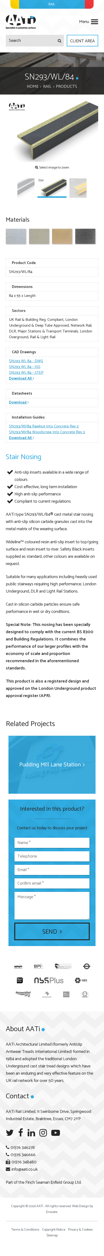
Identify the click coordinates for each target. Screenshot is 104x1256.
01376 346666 (23, 1155)
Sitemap (52, 1235)
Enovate (51, 1212)
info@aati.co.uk (25, 1169)
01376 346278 (23, 1147)
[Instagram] (43, 1133)
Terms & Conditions (25, 1230)
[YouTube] (55, 1133)
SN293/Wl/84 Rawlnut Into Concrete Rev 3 (44, 426)
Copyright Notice (53, 1230)
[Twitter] (10, 1133)
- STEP (26, 372)
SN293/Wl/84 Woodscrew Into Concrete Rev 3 (47, 432)
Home (32, 86)
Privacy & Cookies (80, 1230)
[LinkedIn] (31, 1133)
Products (66, 86)
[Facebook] (20, 1133)
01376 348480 (24, 1162)
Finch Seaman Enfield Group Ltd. (53, 1182)
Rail (47, 86)
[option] (52, 131)
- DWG (26, 361)
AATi (21, 22)
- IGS (24, 367)
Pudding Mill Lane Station (50, 765)
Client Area (82, 41)
